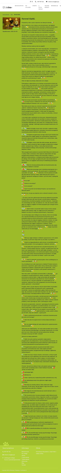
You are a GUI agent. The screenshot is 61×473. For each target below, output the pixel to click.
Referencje (24, 461)
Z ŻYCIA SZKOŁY (41, 7)
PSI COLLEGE (27, 6)
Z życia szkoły (25, 457)
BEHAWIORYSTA (19, 5)
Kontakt (24, 465)
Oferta (23, 455)
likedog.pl (12, 470)
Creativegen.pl (23, 470)
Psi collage (24, 453)
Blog (12, 14)
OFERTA (34, 5)
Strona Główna (6, 14)
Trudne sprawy (25, 459)
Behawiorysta (25, 451)
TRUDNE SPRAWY (47, 6)
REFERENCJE (54, 5)
